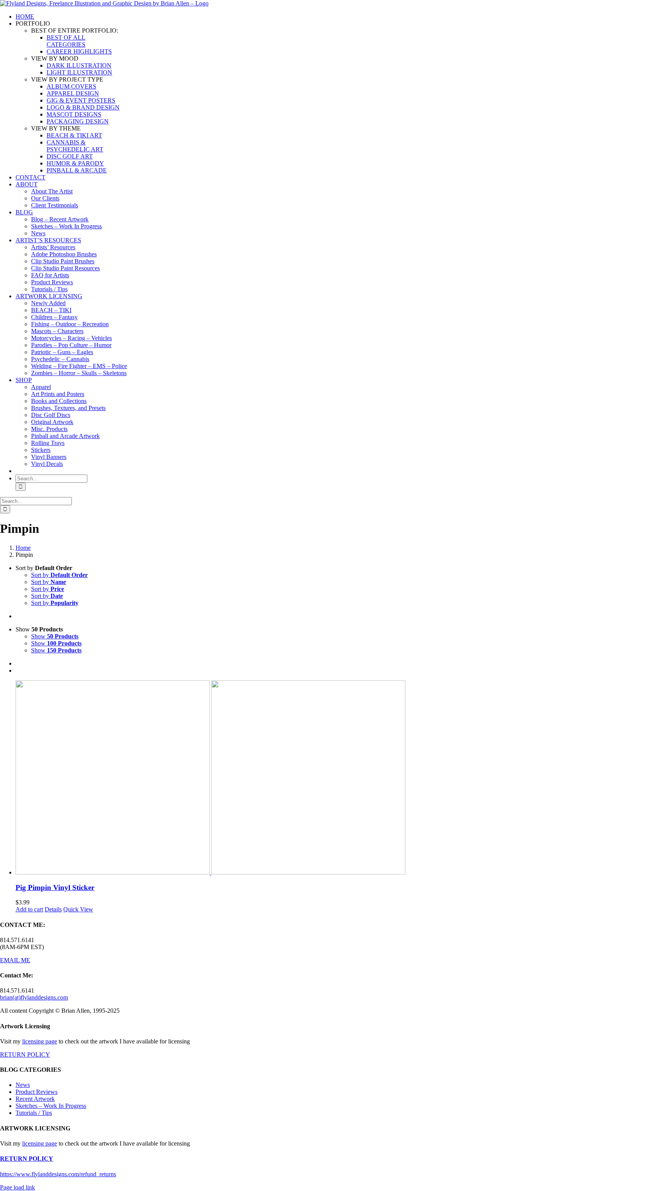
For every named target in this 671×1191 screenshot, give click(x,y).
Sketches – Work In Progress (51, 1105)
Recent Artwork (35, 1098)
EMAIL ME (15, 960)
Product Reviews (36, 1091)
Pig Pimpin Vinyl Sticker (55, 887)
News (23, 1084)
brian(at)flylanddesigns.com (34, 997)
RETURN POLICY (25, 1054)
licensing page (39, 1041)
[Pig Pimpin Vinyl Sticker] (343, 778)
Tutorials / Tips (34, 1112)
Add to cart (29, 909)
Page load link (17, 1187)
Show (54, 636)
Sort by (59, 575)
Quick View (78, 909)
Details (53, 909)
